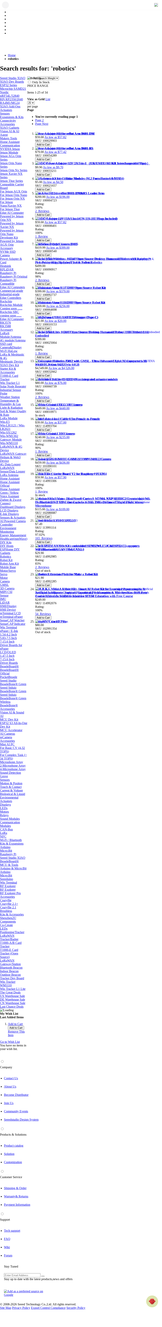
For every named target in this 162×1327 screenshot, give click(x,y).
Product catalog (13, 1145)
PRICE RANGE (37, 85)
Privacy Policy (21, 1307)
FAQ (7, 1239)
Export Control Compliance (48, 1307)
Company (6, 1067)
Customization (13, 1162)
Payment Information (17, 1204)
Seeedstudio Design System (21, 1119)
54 (43, 613)
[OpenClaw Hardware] (152, 1301)
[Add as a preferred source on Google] (25, 1293)
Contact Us (11, 1078)
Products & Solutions (13, 1134)
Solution (9, 1154)
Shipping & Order (15, 1188)
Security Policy (75, 1307)
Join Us (8, 1103)
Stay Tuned (11, 1266)
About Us (10, 1086)
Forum (8, 1255)
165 (43, 538)
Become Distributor (16, 1094)
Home (12, 55)
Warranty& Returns (16, 1196)
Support (5, 1219)
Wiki (7, 1247)
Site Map (5, 1307)
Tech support (12, 1230)
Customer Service (11, 1177)
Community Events (16, 1111)
